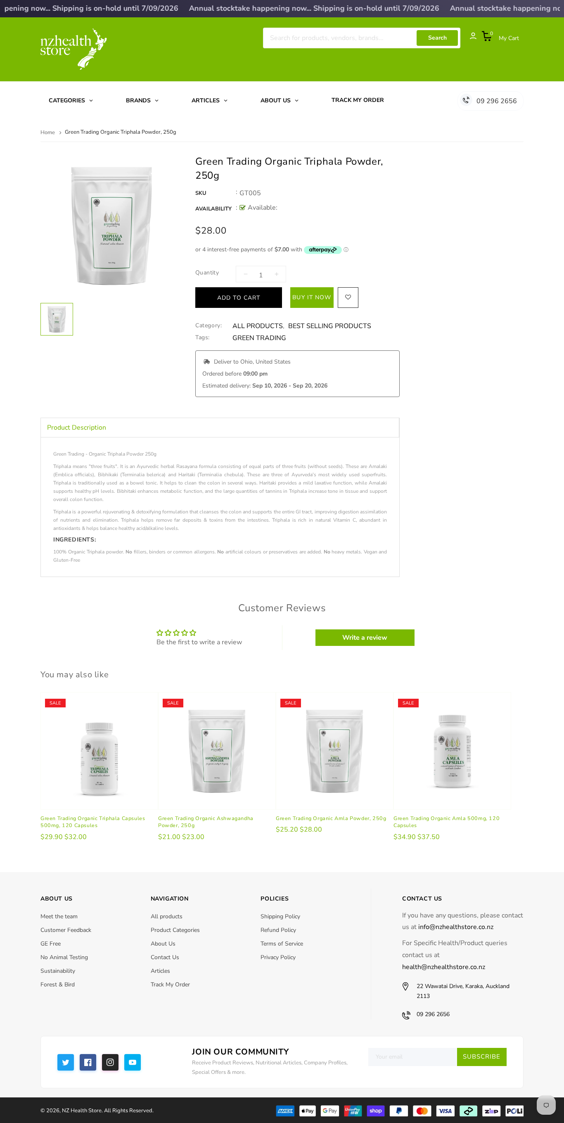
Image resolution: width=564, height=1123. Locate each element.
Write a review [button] (364, 637)
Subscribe (481, 1056)
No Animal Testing (64, 957)
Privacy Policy (278, 957)
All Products (257, 326)
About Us (163, 944)
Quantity (207, 273)
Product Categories (175, 930)
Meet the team (59, 916)
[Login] (469, 38)
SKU (200, 193)
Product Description (76, 427)
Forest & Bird (57, 984)
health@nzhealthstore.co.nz (443, 967)
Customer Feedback (65, 930)
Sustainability (57, 971)
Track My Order (170, 984)
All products (166, 916)
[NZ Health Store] (399, 1109)
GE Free (50, 944)
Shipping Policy (280, 916)
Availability (213, 209)
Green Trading (259, 338)
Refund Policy (278, 930)
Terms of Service (282, 944)
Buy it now (311, 297)
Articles (160, 971)
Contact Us (165, 957)
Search (437, 38)
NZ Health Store (82, 1110)
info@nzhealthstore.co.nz (455, 926)
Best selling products (329, 326)
